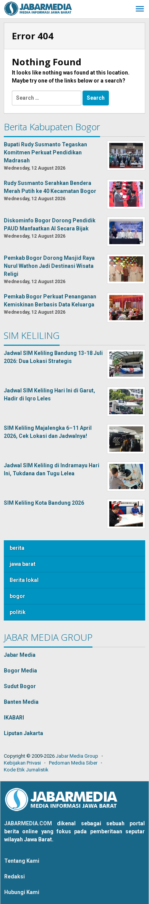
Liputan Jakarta (23, 733)
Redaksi (14, 876)
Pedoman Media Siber (73, 763)
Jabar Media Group (77, 756)
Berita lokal (24, 580)
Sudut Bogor (20, 686)
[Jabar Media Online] (38, 8)
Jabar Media (20, 655)
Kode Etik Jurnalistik (26, 770)
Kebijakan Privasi (22, 763)
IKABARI (14, 717)
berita (17, 548)
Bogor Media (20, 670)
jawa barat (23, 564)
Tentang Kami (21, 861)
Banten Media (21, 702)
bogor (17, 596)
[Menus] (139, 9)
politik (18, 612)
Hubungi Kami (21, 892)
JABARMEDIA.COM (28, 823)
